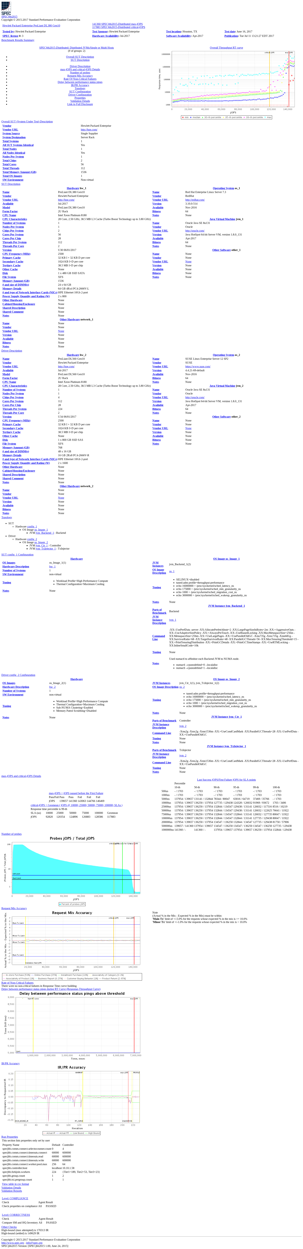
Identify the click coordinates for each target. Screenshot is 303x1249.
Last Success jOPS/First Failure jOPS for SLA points (226, 779)
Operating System (223, 188)
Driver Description (80, 66)
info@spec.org (34, 1242)
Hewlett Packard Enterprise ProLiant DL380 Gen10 (31, 25)
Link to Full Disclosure (80, 104)
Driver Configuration (80, 94)
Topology (80, 88)
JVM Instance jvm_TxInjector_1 (226, 746)
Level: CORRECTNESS (16, 1214)
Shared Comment (12, 311)
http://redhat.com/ (195, 199)
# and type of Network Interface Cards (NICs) (29, 292)
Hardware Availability (105, 35)
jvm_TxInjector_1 (46, 548)
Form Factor (10, 211)
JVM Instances (157, 564)
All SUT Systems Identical (17, 145)
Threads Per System (14, 242)
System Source (11, 133)
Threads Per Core (13, 246)
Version (7, 249)
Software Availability (178, 35)
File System (9, 276)
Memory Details (11, 288)
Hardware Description (15, 566)
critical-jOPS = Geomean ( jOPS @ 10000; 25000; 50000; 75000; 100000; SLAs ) (76, 805)
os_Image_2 (41, 542)
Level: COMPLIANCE (15, 1198)
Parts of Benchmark (159, 611)
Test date (229, 31)
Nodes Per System (13, 156)
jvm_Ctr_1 (42, 545)
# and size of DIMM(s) (15, 284)
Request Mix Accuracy (80, 75)
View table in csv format (15, 1183)
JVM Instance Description (159, 619)
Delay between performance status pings (80, 82)
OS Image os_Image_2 (226, 679)
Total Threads (10, 168)
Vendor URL (10, 129)
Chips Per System (12, 230)
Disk (5, 273)
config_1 (32, 526)
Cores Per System (12, 234)
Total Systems (10, 141)
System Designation (14, 137)
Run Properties (9, 1136)
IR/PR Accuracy (80, 85)
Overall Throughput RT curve (226, 47)
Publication (231, 35)
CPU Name (9, 215)
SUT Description (80, 59)
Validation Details (80, 100)
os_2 (182, 686)
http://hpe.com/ (89, 129)
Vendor (6, 125)
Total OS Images (12, 175)
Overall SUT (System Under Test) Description (27, 121)
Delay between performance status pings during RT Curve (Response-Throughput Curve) (50, 989)
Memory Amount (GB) (15, 280)
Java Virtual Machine (222, 219)
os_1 (171, 571)
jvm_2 (182, 726)
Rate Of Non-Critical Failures (80, 78)
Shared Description (13, 307)
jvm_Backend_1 (45, 532)
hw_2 (52, 686)
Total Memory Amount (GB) (19, 172)
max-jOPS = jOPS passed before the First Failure (76, 793)
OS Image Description (159, 571)
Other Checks (9, 1226)
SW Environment (12, 179)
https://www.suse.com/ (197, 366)
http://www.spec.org (12, 1242)
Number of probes (80, 72)
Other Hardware (12, 300)
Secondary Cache (12, 261)
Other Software (221, 249)
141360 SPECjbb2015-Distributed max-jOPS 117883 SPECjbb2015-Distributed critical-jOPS (118, 25)
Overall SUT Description (80, 56)
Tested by (8, 31)
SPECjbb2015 (9, 16)
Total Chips (9, 160)
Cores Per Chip (11, 238)
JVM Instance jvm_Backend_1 (226, 605)
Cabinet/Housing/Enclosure (18, 304)
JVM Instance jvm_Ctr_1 (226, 716)
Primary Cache (11, 257)
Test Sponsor (100, 31)
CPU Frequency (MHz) (16, 253)
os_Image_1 (41, 529)
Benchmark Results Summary (17, 40)
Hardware (73, 188)
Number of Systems (14, 222)
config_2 (32, 539)
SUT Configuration (80, 91)
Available (8, 203)
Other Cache (10, 269)
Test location (173, 31)
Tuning (6, 582)
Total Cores (9, 164)
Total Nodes (9, 148)
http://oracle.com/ (194, 230)
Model (6, 207)
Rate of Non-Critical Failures (17, 982)
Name (5, 192)
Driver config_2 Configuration (18, 674)
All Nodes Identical (13, 152)
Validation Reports (11, 1190)
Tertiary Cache (11, 265)
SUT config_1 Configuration (17, 554)
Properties (80, 97)
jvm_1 (172, 619)
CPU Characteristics (14, 219)
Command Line (161, 733)
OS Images (8, 562)
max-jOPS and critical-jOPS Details (80, 69)
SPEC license (10, 35)
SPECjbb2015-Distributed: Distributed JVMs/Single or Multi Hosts (76, 47)
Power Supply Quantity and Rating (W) (26, 296)
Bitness (6, 342)
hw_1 (52, 566)
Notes (5, 315)
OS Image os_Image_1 (226, 558)
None (61, 331)
